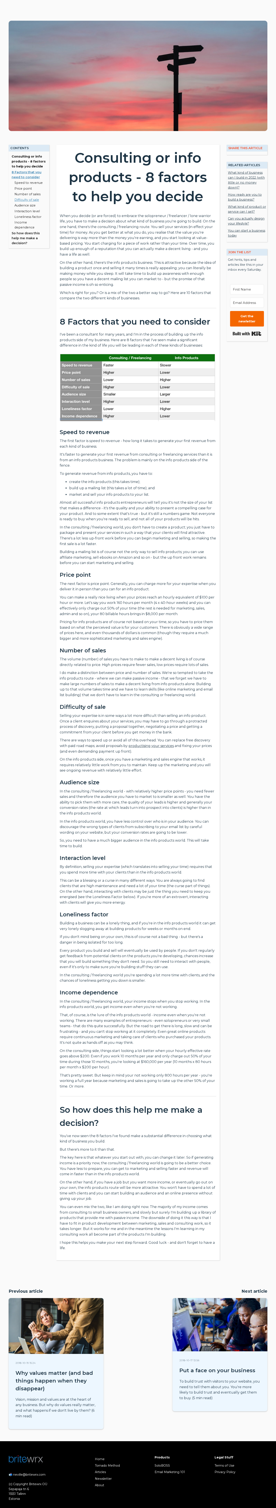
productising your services (151, 746)
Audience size (25, 205)
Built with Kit (247, 334)
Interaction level (27, 211)
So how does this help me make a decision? (26, 238)
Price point (23, 189)
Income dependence (24, 224)
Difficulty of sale (26, 200)
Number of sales (27, 194)
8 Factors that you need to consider (26, 174)
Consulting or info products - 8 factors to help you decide (29, 161)
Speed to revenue (28, 183)
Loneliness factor (27, 217)
